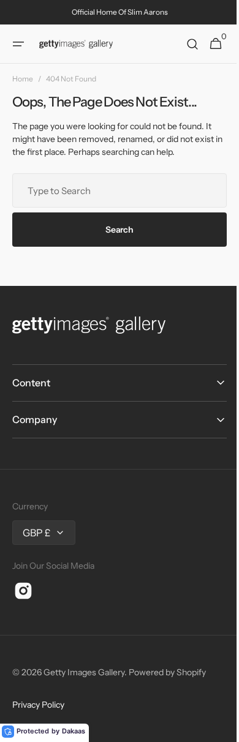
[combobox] (115, 190)
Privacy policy (38, 704)
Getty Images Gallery (84, 672)
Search (115, 229)
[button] (18, 44)
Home (22, 78)
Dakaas (73, 731)
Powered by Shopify (167, 672)
